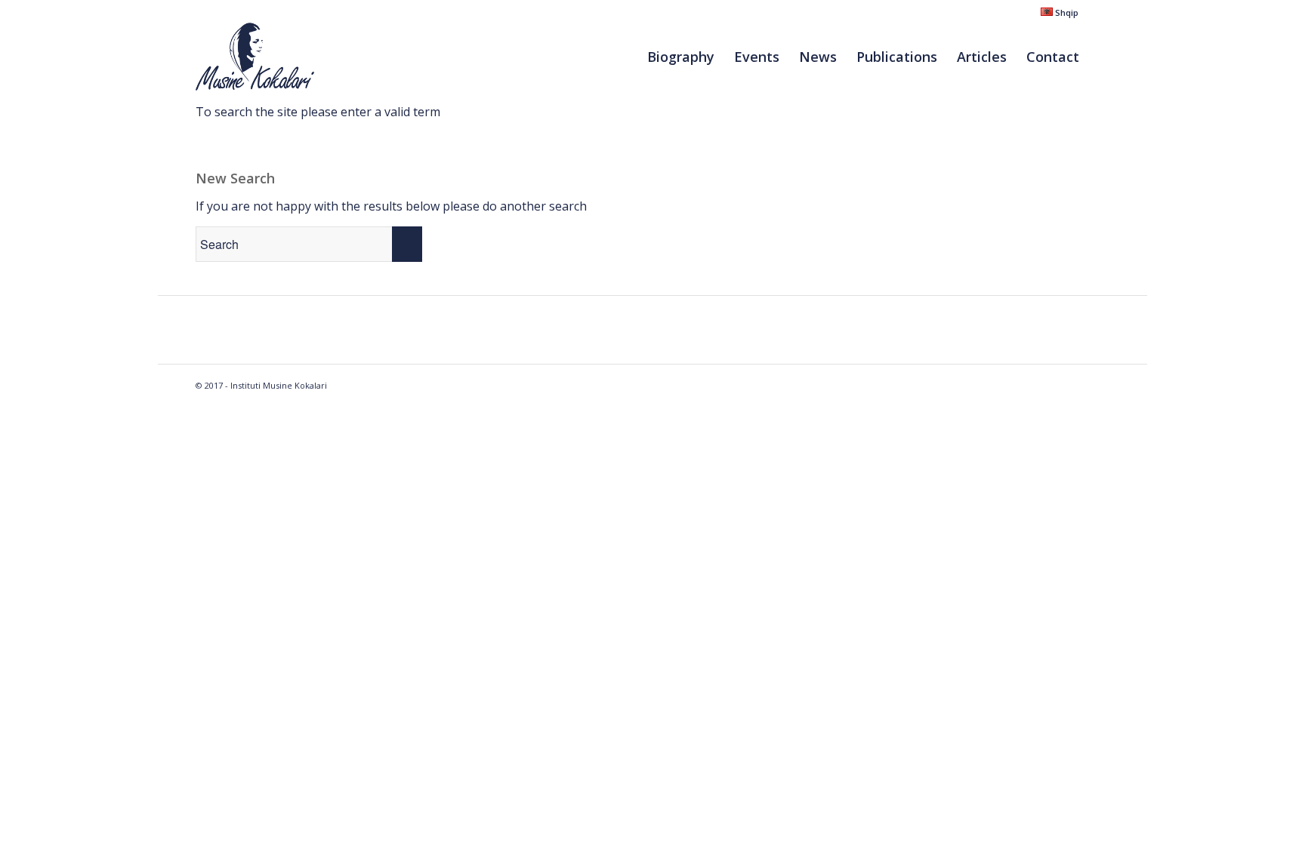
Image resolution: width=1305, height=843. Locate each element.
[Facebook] (1098, 11)
